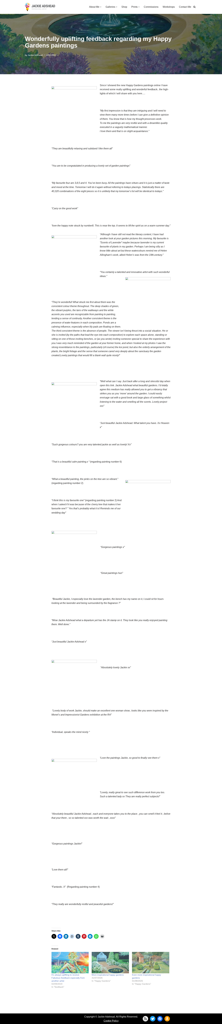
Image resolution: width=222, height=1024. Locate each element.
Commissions (151, 7)
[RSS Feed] (145, 1018)
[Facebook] (160, 1018)
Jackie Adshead (35, 55)
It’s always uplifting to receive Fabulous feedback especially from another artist (68, 978)
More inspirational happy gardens (108, 975)
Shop (124, 7)
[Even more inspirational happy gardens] (150, 962)
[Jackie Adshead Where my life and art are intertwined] (40, 7)
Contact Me (185, 7)
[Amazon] (167, 1018)
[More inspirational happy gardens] (110, 962)
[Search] (194, 7)
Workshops (169, 7)
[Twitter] (152, 1018)
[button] (100, 7)
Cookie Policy (111, 1020)
